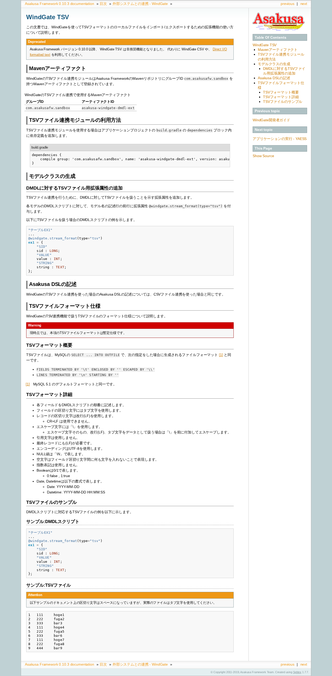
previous (287, 4)
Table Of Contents (270, 37)
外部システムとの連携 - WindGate (140, 4)
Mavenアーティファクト (278, 50)
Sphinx (297, 672)
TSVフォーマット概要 (281, 92)
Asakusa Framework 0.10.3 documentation (59, 4)
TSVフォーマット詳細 (281, 97)
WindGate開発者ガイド (271, 120)
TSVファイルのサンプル (282, 101)
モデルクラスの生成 (274, 64)
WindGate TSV (264, 45)
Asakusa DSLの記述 (274, 78)
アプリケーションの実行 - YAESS (280, 139)
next (303, 4)
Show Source (263, 156)
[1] (221, 355)
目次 (103, 4)
